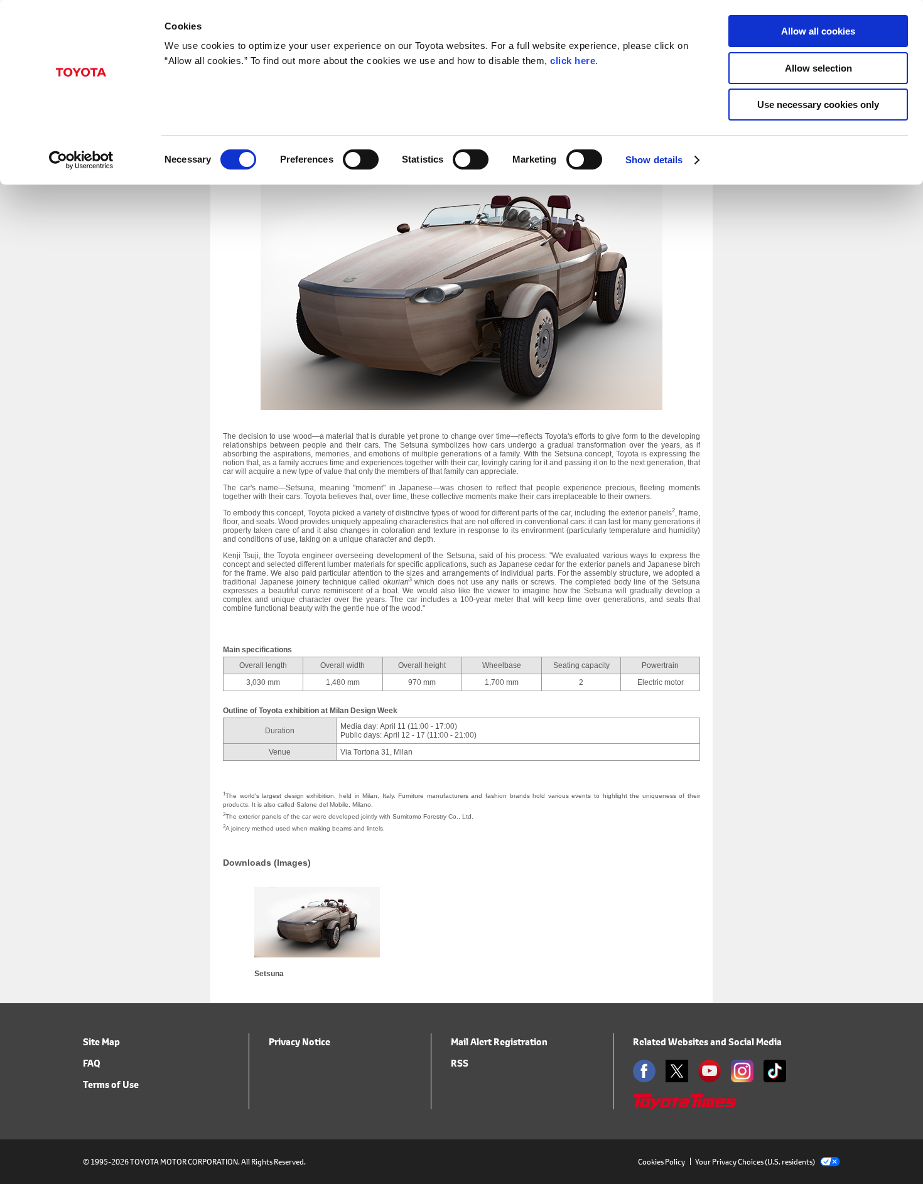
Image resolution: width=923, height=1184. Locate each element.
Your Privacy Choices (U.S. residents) (755, 1161)
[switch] (361, 159)
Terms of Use (111, 1084)
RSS (459, 1063)
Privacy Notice (299, 1041)
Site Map (101, 1041)
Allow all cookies (818, 31)
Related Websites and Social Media (707, 1041)
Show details (654, 159)
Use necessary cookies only (818, 104)
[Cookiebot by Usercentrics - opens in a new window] (81, 160)
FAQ (91, 1063)
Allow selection (818, 68)
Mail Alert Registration (499, 1041)
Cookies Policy (661, 1161)
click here (572, 60)
